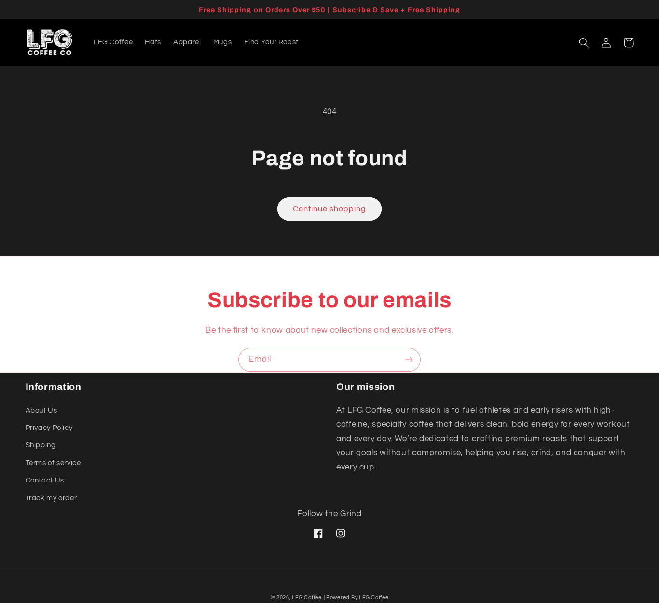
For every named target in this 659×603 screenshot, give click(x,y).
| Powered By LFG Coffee (356, 597)
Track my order (51, 498)
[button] (584, 42)
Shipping (41, 445)
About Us (41, 410)
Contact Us (45, 480)
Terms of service (53, 463)
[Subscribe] (409, 360)
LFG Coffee (306, 597)
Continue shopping (330, 209)
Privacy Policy (49, 427)
